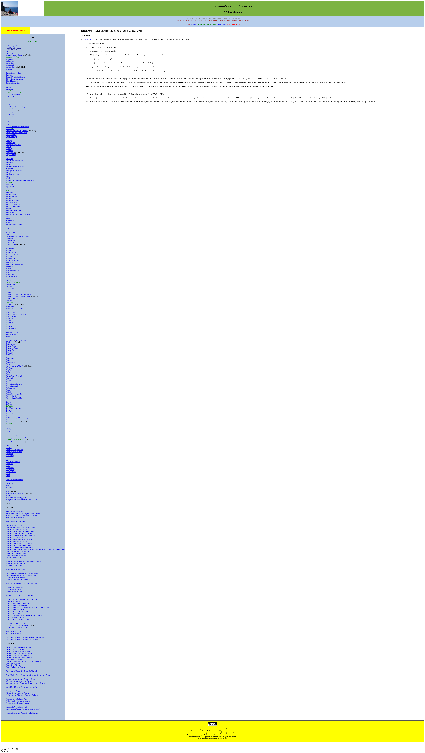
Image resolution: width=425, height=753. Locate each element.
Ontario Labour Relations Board (17, 611)
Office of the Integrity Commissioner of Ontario (22, 599)
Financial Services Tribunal (15, 563)
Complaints (10, 103)
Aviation (9, 69)
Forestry (8, 216)
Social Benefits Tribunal (14, 631)
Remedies (9, 412)
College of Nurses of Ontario (16, 537)
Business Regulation (13, 83)
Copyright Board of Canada (15, 667)
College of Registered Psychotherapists (19, 547)
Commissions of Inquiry (14, 663)
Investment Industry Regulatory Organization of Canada (25, 683)
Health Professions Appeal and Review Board (22, 573)
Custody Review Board (14, 557)
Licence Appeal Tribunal (14, 591)
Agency (8, 51)
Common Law (11, 99)
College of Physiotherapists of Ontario (19, 543)
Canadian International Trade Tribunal (19, 657)
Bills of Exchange (12, 81)
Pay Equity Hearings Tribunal (16, 623)
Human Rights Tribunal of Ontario (18, 579)
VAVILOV (10, 484)
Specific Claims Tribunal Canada (17, 703)
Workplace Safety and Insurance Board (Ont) (21, 639)
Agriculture (10, 53)
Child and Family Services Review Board (20, 527)
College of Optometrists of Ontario (18, 541)
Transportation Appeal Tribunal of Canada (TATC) (23, 709)
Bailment (9, 75)
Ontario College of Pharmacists (16, 605)
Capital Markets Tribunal (14, 525)
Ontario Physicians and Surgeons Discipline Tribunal (24, 615)
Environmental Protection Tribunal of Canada (21, 671)
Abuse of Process (12, 45)
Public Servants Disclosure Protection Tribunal (22, 695)
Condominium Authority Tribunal (17, 551)
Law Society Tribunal (13, 589)
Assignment (10, 61)
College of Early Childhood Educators (19, 533)
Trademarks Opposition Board (16, 707)
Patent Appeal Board (13, 691)
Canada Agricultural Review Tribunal (19, 647)
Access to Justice (11, 47)
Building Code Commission (15, 521)
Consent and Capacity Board (16, 553)
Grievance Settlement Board (15, 569)
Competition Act (11, 101)
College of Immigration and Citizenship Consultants (24, 661)
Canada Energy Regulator (15, 649)
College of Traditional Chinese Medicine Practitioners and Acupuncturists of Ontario (35, 549)
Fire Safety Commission (14, 565)
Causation (9, 89)
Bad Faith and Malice (13, 73)
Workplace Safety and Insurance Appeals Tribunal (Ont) (25, 637)
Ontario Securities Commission (16, 617)
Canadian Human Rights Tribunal (17, 655)
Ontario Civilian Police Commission (18, 603)
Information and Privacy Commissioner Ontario (22, 583)
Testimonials (221, 24)
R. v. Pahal (87, 39)
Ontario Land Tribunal (13, 613)
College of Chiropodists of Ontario (18, 529)
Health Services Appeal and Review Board (21, 575)
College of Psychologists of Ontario (18, 545)
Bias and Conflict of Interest (15, 77)
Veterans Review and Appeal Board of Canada (22, 713)
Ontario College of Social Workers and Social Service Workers (27, 607)
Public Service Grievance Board (17, 627)
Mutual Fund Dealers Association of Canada (21, 687)
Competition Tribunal (13, 665)
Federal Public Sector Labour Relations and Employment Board (28, 675)
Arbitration (9, 59)
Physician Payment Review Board (18, 625)
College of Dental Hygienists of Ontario (20, 531)
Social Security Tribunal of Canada (18, 701)
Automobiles (10, 67)
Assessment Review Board (15, 518)
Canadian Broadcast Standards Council (19, 653)
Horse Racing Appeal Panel (15, 577)
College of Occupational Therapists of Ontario (22, 539)
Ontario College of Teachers (15, 609)
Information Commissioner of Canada (19, 681)
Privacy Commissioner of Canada (17, 693)
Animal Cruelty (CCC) (14, 55)
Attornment (10, 65)
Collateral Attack (11, 97)
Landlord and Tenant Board (15, 587)
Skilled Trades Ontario (13, 633)
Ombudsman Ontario (13, 601)
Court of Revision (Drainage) (16, 555)
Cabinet (8, 87)
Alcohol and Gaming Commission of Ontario (21, 516)
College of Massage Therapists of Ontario (20, 535)
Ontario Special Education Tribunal (18, 619)
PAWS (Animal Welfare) (14, 366)
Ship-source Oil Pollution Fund (16, 699)
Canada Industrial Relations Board (18, 651)
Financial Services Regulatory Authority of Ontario (23, 561)
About (193, 24)
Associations (10, 63)
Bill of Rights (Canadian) (14, 79)
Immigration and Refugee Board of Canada (21, 679)
